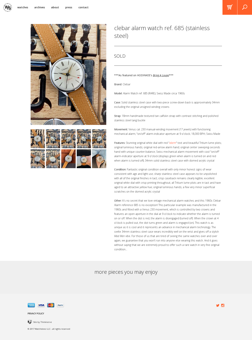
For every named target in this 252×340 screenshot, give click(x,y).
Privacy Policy (36, 313)
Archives (39, 7)
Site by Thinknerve (42, 322)
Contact (83, 7)
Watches (22, 7)
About (55, 7)
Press (68, 7)
